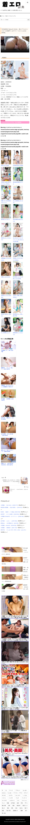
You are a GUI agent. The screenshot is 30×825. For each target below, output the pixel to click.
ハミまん (25, 795)
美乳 (12, 808)
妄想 (18, 803)
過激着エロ (15, 810)
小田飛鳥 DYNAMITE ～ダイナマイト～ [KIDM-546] (12, 516)
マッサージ (24, 798)
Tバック (11, 790)
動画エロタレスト (25, 779)
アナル (20, 792)
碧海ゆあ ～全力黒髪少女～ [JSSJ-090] (9, 523)
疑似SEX (18, 805)
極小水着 (4, 805)
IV (2, 790)
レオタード (12, 800)
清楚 (13, 805)
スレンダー (17, 795)
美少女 (21, 808)
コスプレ (11, 795)
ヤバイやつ (4, 800)
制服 (8, 803)
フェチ (17, 798)
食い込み (4, 813)
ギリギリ (4, 795)
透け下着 (8, 810)
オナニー (26, 792)
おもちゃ (4, 792)
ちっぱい (10, 792)
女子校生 (13, 803)
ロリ (18, 800)
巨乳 (22, 803)
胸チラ (26, 808)
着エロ (3, 808)
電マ (26, 810)
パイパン (4, 798)
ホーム (2, 16)
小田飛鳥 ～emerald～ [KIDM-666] (8, 525)
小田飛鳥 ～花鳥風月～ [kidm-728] (9, 527)
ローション (24, 800)
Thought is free (22, 821)
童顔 (8, 808)
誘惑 (3, 810)
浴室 (9, 805)
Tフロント (18, 790)
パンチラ (11, 798)
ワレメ (3, 803)
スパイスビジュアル (11, 16)
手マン (26, 803)
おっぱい (25, 790)
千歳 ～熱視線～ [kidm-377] (25, 569)
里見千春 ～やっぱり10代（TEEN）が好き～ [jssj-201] (13, 530)
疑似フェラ (25, 805)
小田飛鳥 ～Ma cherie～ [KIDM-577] (9, 505)
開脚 (22, 810)
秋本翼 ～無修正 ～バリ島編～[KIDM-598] (10, 512)
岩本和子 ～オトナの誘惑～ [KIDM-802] (10, 514)
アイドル (15, 792)
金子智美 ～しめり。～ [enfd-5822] (9, 521)
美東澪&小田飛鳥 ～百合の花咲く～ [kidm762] (11, 507)
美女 (16, 808)
